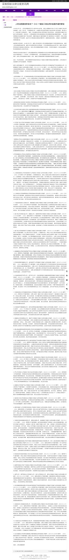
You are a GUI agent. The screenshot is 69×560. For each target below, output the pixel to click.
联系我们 (45, 555)
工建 (12, 16)
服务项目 (36, 555)
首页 (4, 16)
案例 (8, 16)
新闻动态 (32, 555)
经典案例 (28, 555)
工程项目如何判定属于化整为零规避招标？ (59, 551)
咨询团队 (41, 555)
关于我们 (23, 555)
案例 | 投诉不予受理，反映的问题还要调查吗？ (24, 551)
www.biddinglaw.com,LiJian (35, 558)
